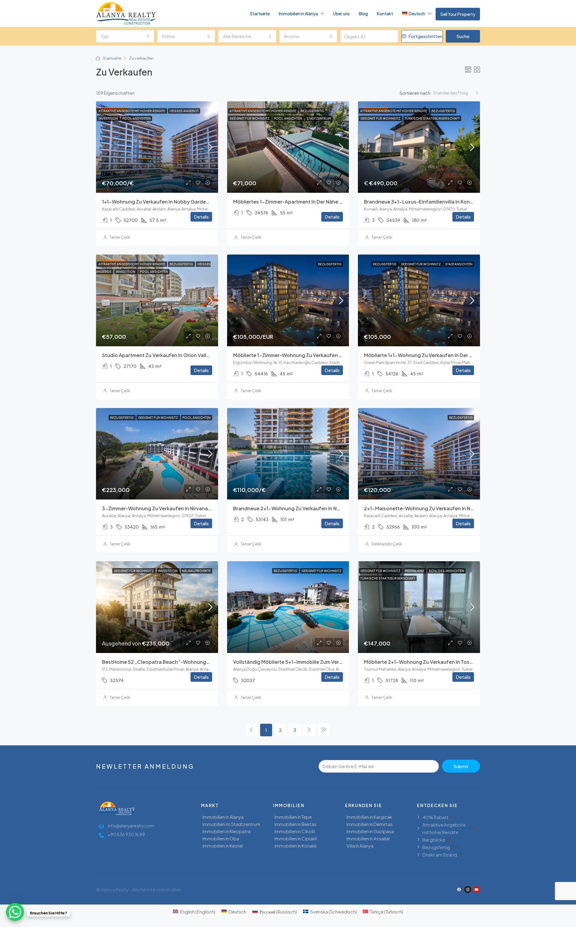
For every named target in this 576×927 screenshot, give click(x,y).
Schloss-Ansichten (446, 571)
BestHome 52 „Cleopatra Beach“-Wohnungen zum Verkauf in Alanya (184, 662)
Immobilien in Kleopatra (226, 831)
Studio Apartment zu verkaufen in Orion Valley (157, 355)
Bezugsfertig (312, 111)
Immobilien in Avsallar (368, 838)
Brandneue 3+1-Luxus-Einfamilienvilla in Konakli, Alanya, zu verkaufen (447, 201)
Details (201, 216)
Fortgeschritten (424, 36)
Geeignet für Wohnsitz (250, 118)
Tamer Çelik (120, 237)
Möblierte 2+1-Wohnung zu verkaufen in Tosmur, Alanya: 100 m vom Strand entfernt (464, 662)
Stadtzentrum (319, 118)
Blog (363, 13)
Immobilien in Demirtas (369, 824)
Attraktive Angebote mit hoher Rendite (132, 111)
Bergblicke (433, 839)
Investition (108, 118)
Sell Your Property (457, 14)
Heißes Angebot (184, 111)
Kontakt (385, 13)
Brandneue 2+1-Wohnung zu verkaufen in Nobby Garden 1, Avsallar (312, 508)
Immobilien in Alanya (298, 13)
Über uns (341, 13)
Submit (461, 766)
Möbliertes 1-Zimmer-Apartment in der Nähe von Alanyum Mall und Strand (320, 201)
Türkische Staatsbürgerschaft (432, 118)
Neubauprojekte (196, 571)
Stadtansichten (458, 264)
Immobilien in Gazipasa (370, 831)
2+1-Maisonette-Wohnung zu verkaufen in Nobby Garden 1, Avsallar (445, 508)
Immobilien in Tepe (293, 817)
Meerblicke (415, 571)
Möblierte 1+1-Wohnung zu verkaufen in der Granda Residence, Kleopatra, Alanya (461, 355)
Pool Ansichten (136, 118)
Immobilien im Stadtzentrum (231, 824)
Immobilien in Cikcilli (294, 831)
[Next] (309, 730)
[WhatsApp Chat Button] (15, 912)
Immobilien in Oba (220, 838)
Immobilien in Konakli (295, 845)
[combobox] (125, 36)
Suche (463, 36)
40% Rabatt (435, 817)
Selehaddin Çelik (386, 544)
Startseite (260, 13)
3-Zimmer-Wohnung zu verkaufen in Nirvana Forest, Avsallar (174, 508)
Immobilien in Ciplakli (295, 838)
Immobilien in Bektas (295, 824)
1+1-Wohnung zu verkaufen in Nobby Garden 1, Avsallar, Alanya (176, 201)
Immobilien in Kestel (222, 845)
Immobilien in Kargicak (369, 817)
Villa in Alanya (360, 845)
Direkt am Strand (439, 854)
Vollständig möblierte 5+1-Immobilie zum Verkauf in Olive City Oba (312, 662)
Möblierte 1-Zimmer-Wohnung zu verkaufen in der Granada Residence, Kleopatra (329, 355)
